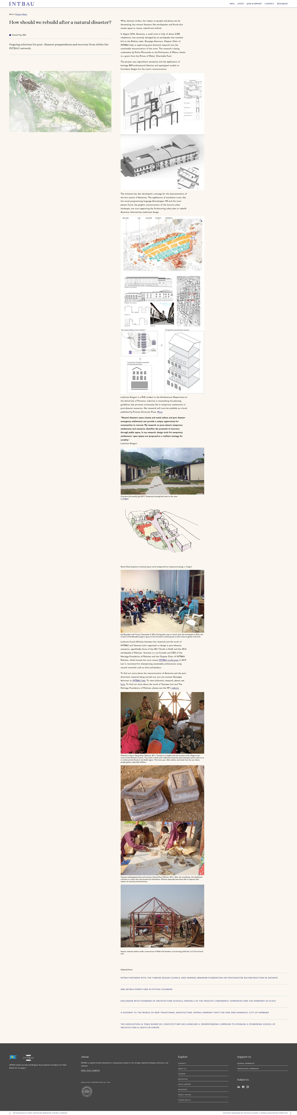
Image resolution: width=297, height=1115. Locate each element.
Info (232, 4)
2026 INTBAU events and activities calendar (147, 989)
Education (183, 1079)
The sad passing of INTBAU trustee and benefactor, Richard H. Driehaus (40, 1113)
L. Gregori (125, 499)
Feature (18, 14)
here (123, 684)
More (160, 412)
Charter (181, 1074)
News (24, 14)
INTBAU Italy (139, 681)
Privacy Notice (184, 1095)
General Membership (246, 1063)
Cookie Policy (184, 1100)
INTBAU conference (168, 660)
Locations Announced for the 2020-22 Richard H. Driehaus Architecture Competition (255, 1113)
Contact (269, 4)
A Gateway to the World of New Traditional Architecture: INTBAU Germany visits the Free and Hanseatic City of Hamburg (195, 1013)
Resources (282, 4)
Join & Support (254, 4)
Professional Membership (248, 1068)
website (175, 688)
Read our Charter (90, 1071)
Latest (240, 4)
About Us (182, 1068)
